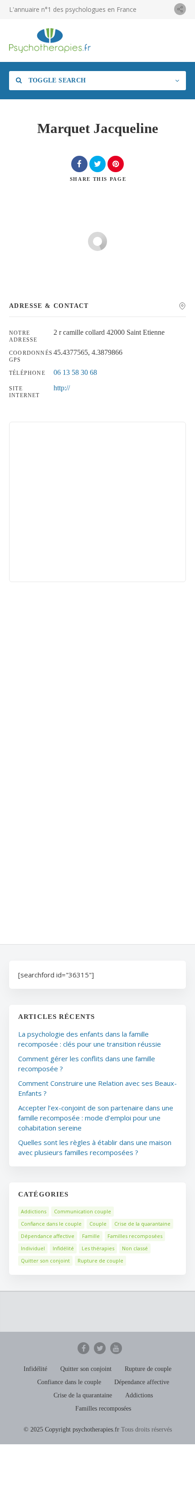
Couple (98, 1223)
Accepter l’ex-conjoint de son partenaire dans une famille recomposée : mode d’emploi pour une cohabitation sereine (95, 1117)
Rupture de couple (100, 1260)
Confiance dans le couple (51, 1223)
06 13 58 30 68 (75, 372)
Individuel (33, 1248)
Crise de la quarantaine (142, 1223)
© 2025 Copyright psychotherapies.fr (71, 1429)
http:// (62, 388)
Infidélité (63, 1248)
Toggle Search (56, 80)
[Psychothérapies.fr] (50, 40)
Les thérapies (98, 1248)
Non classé (135, 1248)
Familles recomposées (134, 1235)
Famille (91, 1235)
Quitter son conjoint (45, 1260)
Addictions (33, 1211)
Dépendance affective (47, 1235)
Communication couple (82, 1211)
